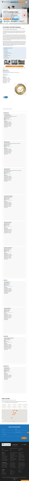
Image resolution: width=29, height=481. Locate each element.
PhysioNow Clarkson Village (7, 222)
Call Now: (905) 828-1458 (14, 66)
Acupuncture (5, 56)
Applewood (4, 404)
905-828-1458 (15, 444)
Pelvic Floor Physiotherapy (13, 459)
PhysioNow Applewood (7, 114)
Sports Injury (20, 453)
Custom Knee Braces (4, 457)
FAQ (10, 450)
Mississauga (20, 469)
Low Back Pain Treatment (13, 467)
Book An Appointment (22, 2)
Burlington (3, 402)
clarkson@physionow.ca (9, 226)
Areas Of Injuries (4, 462)
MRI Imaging (11, 457)
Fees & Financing (20, 448)
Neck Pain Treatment (21, 462)
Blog (10, 449)
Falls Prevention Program (5, 459)
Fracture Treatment (12, 462)
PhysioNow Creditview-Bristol (8, 247)
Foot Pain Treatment (4, 467)
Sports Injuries (6, 54)
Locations (3, 469)
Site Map (19, 450)
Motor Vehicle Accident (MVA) (8, 53)
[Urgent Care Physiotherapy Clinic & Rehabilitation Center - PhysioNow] (6, 2)
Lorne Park (15, 404)
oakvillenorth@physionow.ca (9, 312)
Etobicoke (11, 470)
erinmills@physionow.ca (7, 75)
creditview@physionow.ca (9, 251)
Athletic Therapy (4, 453)
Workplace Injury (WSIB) (7, 55)
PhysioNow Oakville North (7, 308)
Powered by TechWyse (14, 478)
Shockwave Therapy (20, 452)
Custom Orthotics (4, 458)
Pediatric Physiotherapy (13, 458)
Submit (24, 438)
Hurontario (20, 404)
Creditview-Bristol (4, 474)
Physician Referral (20, 449)
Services (3, 452)
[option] (7, 21)
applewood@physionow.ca (9, 119)
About (2, 449)
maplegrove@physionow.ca (9, 286)
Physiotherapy (12, 460)
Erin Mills (10, 404)
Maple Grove (11, 474)
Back (28, 432)
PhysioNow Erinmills (6, 141)
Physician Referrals (13, 2)
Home (2, 448)
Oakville (19, 470)
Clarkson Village (25, 404)
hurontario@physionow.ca (9, 200)
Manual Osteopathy (12, 453)
